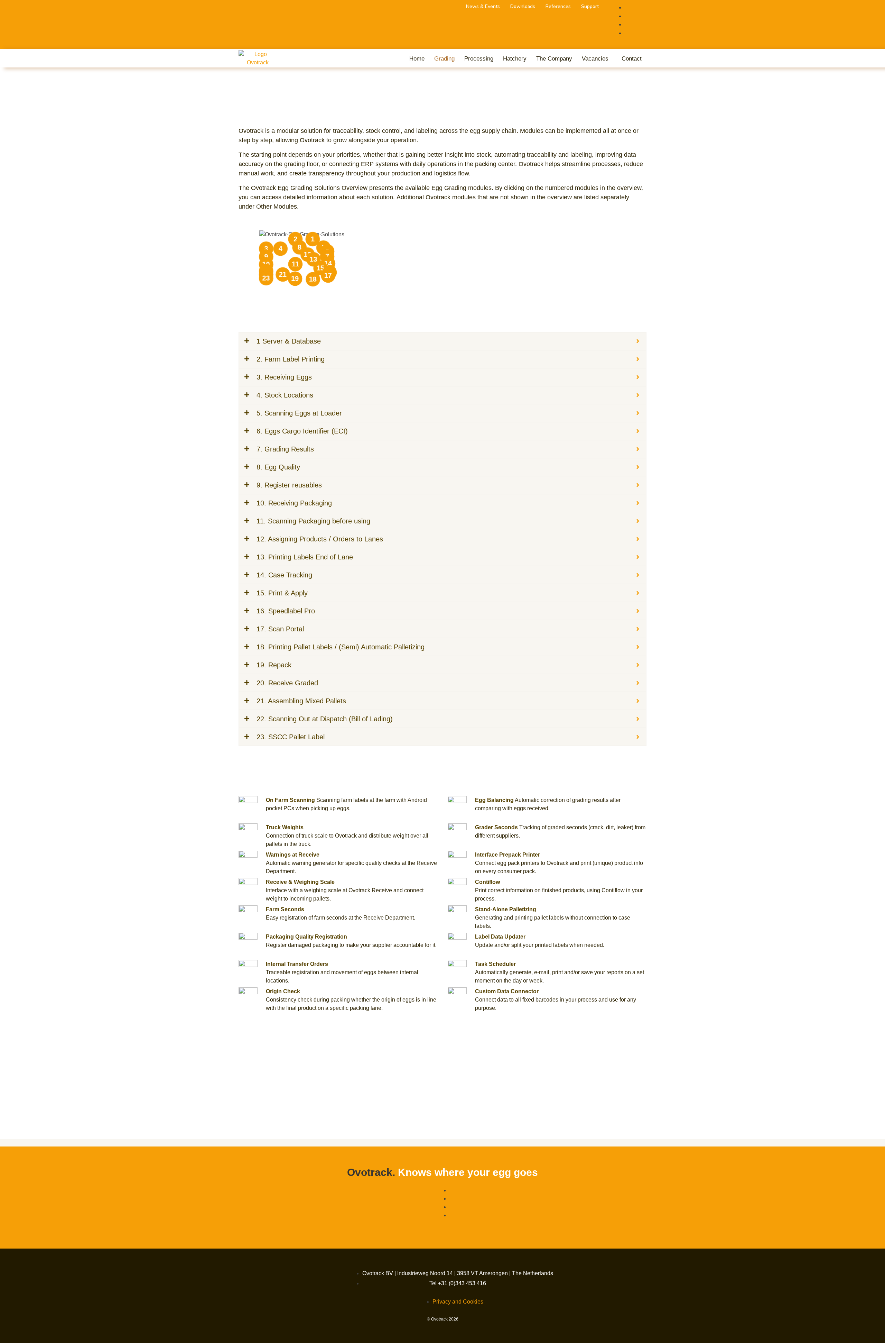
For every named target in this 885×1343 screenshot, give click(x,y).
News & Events (483, 6)
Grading (444, 58)
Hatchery (515, 58)
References (558, 6)
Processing (478, 58)
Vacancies (595, 58)
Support (590, 6)
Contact (632, 58)
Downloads (522, 6)
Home (417, 58)
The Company (554, 58)
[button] (597, 59)
